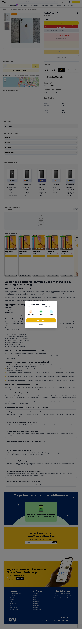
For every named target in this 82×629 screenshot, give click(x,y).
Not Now (41, 324)
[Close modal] (55, 303)
